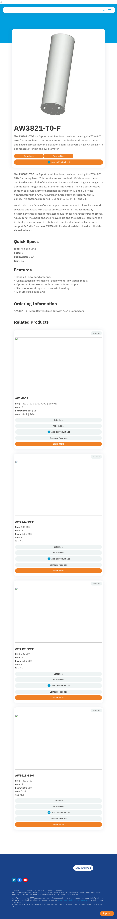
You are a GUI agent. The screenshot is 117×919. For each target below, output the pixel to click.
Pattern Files (58, 156)
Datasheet (29, 156)
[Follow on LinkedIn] (14, 880)
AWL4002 (21, 398)
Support (107, 913)
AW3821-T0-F (24, 522)
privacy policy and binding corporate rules (74, 900)
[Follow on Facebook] (19, 880)
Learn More (58, 443)
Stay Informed (83, 867)
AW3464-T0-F (24, 648)
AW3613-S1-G (24, 775)
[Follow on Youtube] (25, 880)
